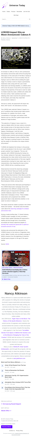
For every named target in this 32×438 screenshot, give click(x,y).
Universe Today (17, 5)
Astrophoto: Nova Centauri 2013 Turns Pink (18, 382)
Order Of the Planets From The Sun (15, 365)
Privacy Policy (19, 430)
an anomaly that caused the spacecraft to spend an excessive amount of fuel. (15, 224)
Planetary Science (5, 39)
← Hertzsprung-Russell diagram (11, 404)
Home (3, 11)
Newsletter (19, 11)
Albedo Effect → (6, 410)
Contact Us (12, 430)
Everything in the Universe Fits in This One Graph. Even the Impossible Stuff (17, 388)
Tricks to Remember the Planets (14, 370)
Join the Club (26, 11)
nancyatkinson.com (19, 358)
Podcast (13, 11)
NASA (7, 244)
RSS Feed (16, 15)
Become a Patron (6, 426)
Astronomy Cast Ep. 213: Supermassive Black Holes (16, 376)
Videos (8, 11)
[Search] (29, 19)
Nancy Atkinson (7, 38)
